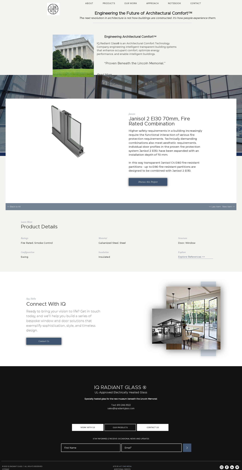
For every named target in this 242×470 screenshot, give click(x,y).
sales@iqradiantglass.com (121, 408)
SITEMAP (5, 469)
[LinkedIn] (232, 467)
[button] (108, 3)
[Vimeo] (237, 467)
